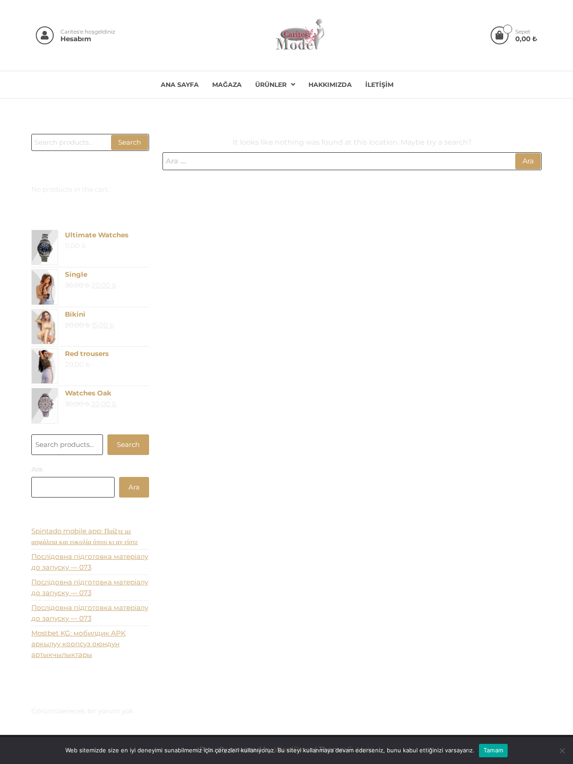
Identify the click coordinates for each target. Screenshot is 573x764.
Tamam (493, 750)
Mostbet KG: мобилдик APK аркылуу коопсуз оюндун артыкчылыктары (78, 644)
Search (129, 142)
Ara (37, 469)
